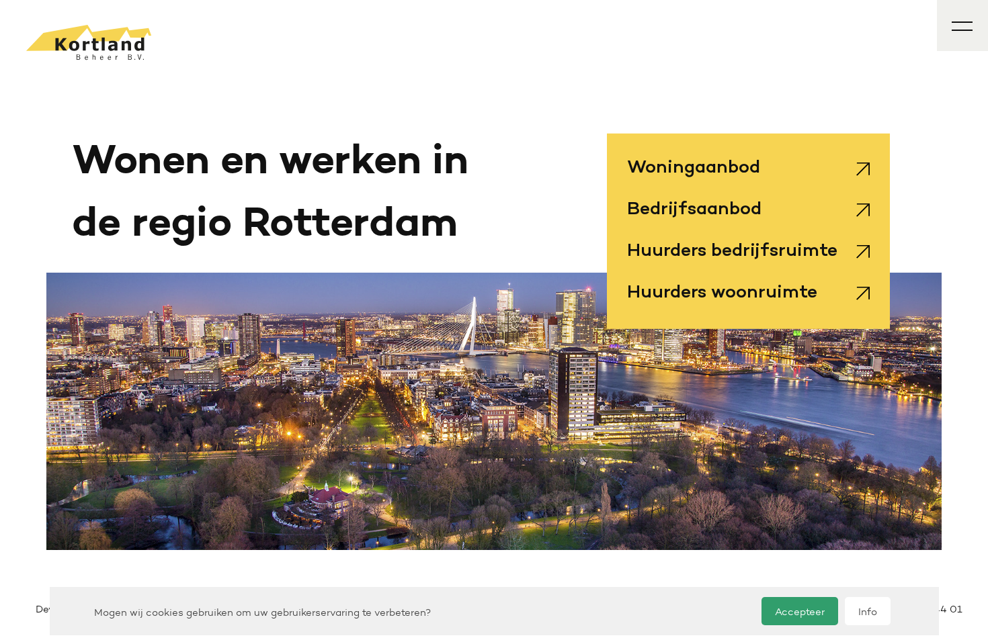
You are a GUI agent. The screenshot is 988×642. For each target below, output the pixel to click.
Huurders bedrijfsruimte (732, 252)
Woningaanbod (693, 168)
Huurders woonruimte (722, 293)
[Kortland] (89, 42)
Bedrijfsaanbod (694, 210)
